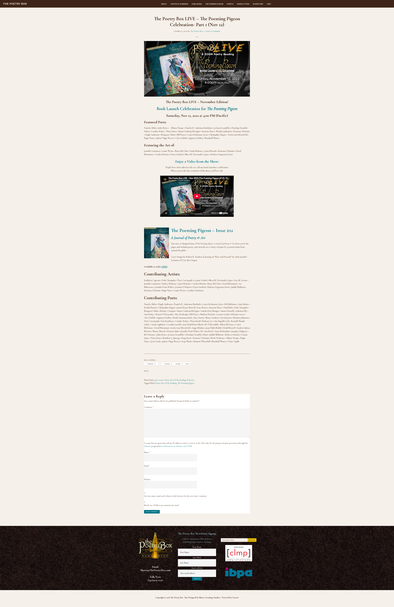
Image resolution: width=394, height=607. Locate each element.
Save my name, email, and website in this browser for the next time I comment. (175, 496)
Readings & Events (186, 380)
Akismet (147, 446)
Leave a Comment (213, 31)
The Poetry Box (15, 3)
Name (147, 452)
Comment (148, 407)
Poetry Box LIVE (171, 380)
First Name (197, 547)
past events (159, 380)
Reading (173, 383)
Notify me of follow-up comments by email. (161, 505)
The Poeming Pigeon (186, 383)
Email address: (197, 568)
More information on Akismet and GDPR (175, 446)
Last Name (197, 557)
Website (147, 479)
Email (147, 466)
